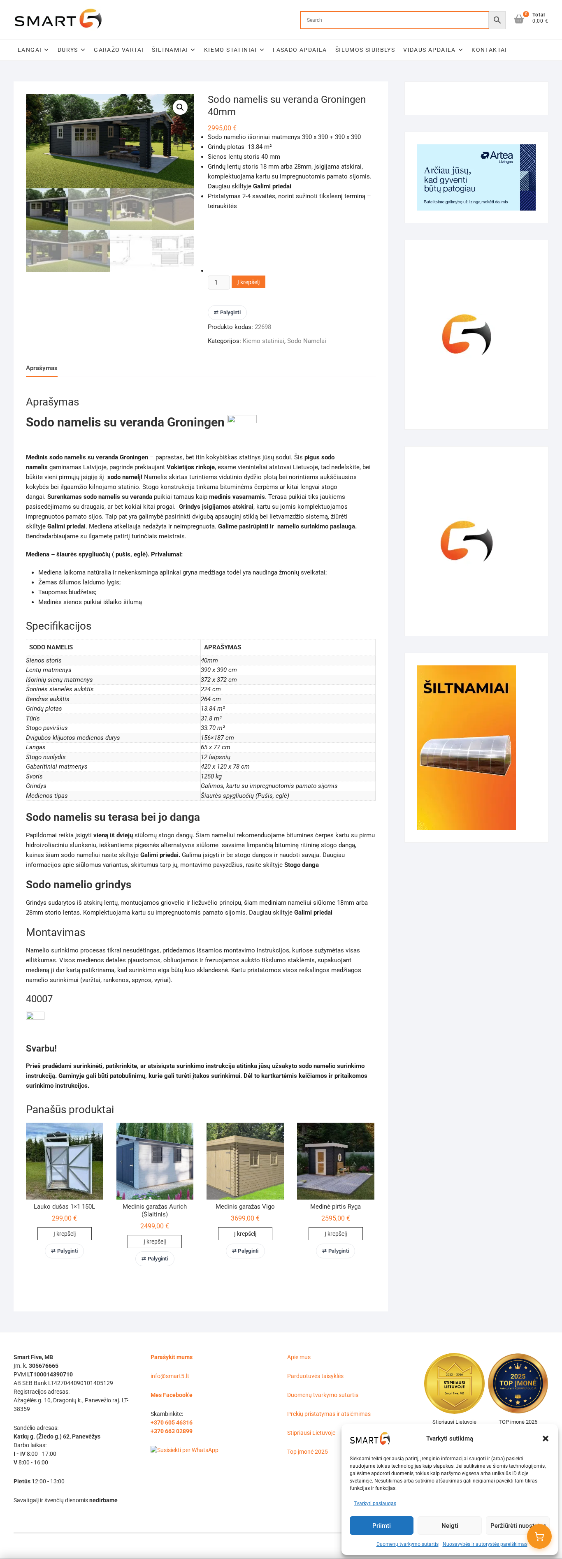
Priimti (381, 1525)
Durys (68, 49)
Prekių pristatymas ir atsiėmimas (329, 1414)
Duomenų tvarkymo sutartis (407, 1544)
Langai (30, 49)
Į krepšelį (248, 282)
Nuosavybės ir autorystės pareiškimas (485, 1544)
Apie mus (299, 1357)
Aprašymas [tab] (42, 368)
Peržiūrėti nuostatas (518, 1525)
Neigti (449, 1525)
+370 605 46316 (172, 1422)
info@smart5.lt (170, 1376)
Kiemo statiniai (230, 49)
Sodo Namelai (306, 341)
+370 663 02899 (172, 1431)
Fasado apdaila (300, 49)
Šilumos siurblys (365, 49)
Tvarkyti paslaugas (375, 1503)
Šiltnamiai (170, 49)
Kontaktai (489, 49)
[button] (545, 1438)
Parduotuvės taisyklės (315, 1376)
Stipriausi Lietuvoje (311, 1432)
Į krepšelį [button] (64, 1233)
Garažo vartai (119, 49)
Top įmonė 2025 (307, 1451)
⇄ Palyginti (227, 312)
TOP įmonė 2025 (518, 1422)
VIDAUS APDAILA (429, 49)
